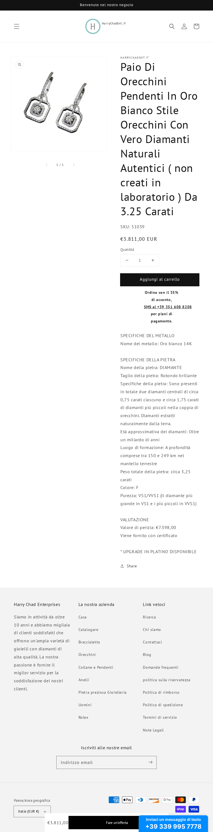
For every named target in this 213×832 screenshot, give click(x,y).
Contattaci (152, 642)
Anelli (83, 679)
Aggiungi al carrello (160, 279)
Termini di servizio (160, 717)
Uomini (85, 704)
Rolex (83, 717)
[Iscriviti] (150, 762)
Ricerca (149, 617)
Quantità (127, 249)
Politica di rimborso (161, 692)
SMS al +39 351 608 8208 (168, 306)
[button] (17, 26)
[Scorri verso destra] (73, 165)
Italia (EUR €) (28, 811)
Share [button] (132, 565)
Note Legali (153, 730)
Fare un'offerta (117, 822)
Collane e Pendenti (95, 667)
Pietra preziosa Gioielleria (102, 692)
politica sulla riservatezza (166, 679)
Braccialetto (89, 642)
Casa (82, 617)
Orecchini (87, 654)
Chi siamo (152, 629)
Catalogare (88, 629)
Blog (147, 654)
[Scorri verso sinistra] (47, 165)
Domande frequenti (160, 667)
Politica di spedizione (163, 704)
